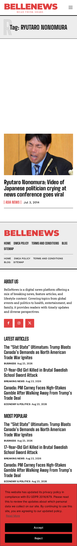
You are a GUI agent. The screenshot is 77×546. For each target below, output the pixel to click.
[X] (29, 323)
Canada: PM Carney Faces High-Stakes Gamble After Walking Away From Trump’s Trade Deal (38, 393)
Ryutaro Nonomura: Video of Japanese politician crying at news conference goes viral (35, 188)
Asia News (13, 202)
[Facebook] (8, 323)
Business (10, 363)
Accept (38, 527)
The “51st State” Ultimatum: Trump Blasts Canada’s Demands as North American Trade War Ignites (37, 352)
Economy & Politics (17, 404)
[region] (38, 515)
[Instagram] (19, 323)
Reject (39, 538)
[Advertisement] (38, 85)
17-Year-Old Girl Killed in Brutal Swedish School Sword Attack (36, 372)
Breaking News (14, 381)
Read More (13, 515)
